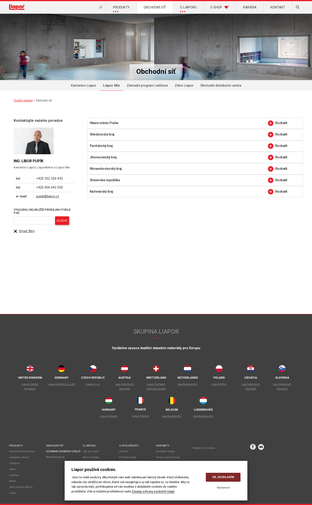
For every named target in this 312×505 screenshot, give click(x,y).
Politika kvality (127, 457)
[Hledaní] (297, 7)
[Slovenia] (282, 370)
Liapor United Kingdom (30, 386)
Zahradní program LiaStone (147, 85)
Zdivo (12, 469)
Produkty (16, 445)
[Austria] (124, 370)
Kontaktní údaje (165, 451)
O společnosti (129, 445)
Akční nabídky (91, 457)
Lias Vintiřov (219, 384)
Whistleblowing (55, 457)
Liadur (13, 493)
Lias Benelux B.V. (187, 384)
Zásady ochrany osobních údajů (153, 491)
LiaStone (14, 463)
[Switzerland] (156, 370)
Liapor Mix (111, 85)
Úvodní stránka (23, 100)
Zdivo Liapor (184, 85)
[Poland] (219, 370)
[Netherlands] (187, 370)
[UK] (30, 370)
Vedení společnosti (168, 457)
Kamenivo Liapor (83, 85)
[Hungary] (108, 402)
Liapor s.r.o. (93, 384)
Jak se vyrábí (90, 451)
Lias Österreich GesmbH (124, 386)
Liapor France (140, 416)
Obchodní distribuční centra (220, 85)
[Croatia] (250, 370)
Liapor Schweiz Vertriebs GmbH (156, 386)
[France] (140, 401)
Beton (12, 481)
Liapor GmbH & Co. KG (61, 384)
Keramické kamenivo (22, 451)
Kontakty (162, 445)
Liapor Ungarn (108, 416)
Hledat (62, 220)
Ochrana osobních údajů (63, 451)
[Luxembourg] (203, 402)
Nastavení (223, 487)
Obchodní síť (54, 445)
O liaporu (89, 445)
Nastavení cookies (204, 448)
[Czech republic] (93, 370)
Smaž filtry (27, 231)
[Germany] (61, 370)
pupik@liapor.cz (47, 196)
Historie (124, 451)
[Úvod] (100, 7)
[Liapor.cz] (16, 7)
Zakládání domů (19, 457)
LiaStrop (14, 475)
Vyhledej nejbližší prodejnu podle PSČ (42, 211)
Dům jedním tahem (21, 487)
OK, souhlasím (223, 477)
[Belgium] (171, 402)
